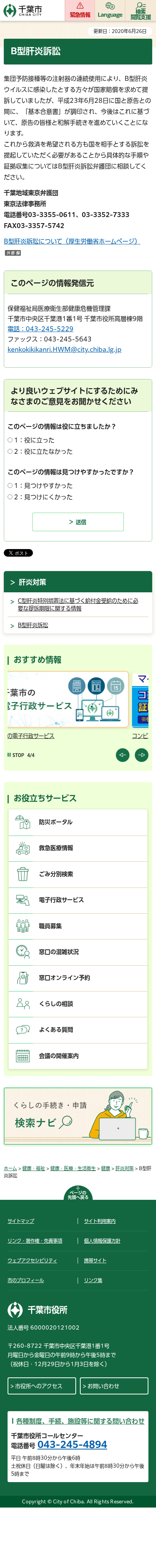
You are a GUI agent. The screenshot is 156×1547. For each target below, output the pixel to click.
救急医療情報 (56, 848)
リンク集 (93, 1280)
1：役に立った (34, 440)
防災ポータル (56, 822)
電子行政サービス (61, 900)
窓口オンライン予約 (64, 977)
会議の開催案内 (59, 1056)
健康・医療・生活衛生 (73, 1168)
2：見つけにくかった (43, 497)
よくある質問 (56, 1029)
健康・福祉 (33, 1168)
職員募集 (50, 926)
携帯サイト (95, 1260)
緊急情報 (80, 14)
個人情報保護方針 (102, 1241)
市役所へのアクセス (38, 1386)
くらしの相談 (56, 1004)
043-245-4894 (72, 1444)
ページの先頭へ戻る (78, 1195)
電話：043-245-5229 (40, 329)
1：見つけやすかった (43, 486)
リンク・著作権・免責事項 (35, 1241)
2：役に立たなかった (43, 452)
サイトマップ (21, 1221)
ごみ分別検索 (56, 874)
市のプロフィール (26, 1280)
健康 (105, 1168)
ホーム (10, 1168)
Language (110, 14)
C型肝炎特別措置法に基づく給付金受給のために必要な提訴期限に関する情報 (78, 604)
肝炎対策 (32, 582)
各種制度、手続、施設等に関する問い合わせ (80, 1421)
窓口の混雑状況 (59, 952)
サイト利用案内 (99, 1221)
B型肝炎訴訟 (33, 625)
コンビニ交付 (32, 736)
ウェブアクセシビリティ (32, 1260)
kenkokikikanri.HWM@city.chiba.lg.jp (65, 349)
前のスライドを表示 (122, 755)
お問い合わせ (103, 1386)
